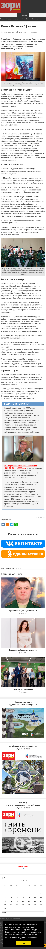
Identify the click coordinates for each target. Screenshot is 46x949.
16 (41, 897)
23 (41, 901)
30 (41, 905)
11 (11, 897)
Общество (17, 19)
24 (5, 905)
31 (5, 908)
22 (35, 901)
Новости (9, 19)
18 (11, 901)
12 (17, 897)
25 (11, 905)
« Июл (4, 912)
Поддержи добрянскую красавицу (23, 650)
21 (29, 901)
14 (29, 897)
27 (23, 905)
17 (5, 901)
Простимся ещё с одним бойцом (23, 611)
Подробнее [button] (32, 938)
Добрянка (8, 568)
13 (23, 897)
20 (23, 901)
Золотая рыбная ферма (23, 689)
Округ (20, 568)
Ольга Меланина (9, 32)
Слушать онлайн (23, 805)
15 (35, 897)
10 (5, 897)
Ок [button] (24, 943)
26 (17, 905)
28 (29, 905)
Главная (2, 19)
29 (35, 905)
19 (17, 901)
